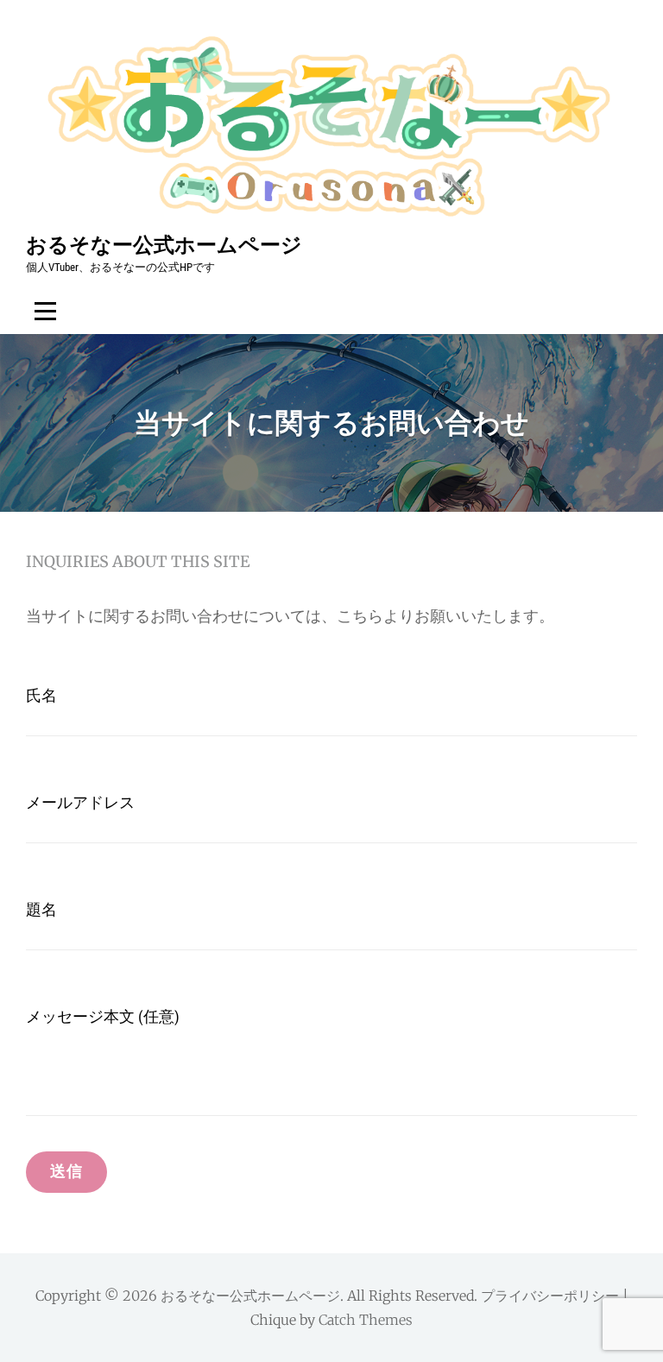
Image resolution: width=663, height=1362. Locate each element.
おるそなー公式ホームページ (164, 244)
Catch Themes (366, 1319)
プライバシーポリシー (550, 1295)
